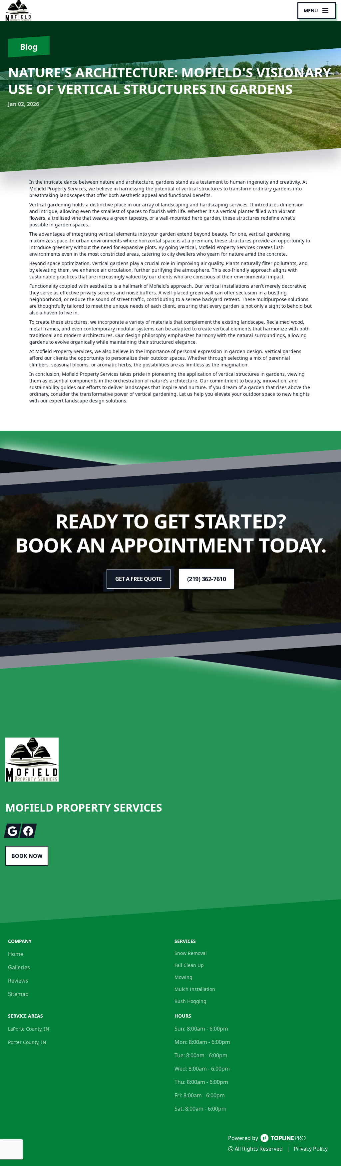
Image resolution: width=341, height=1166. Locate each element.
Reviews (18, 980)
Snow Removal (190, 953)
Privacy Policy (311, 1148)
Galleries (19, 967)
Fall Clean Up (189, 965)
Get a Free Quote (138, 578)
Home (15, 954)
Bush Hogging (190, 1001)
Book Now (26, 856)
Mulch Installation (194, 989)
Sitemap (18, 994)
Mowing (183, 977)
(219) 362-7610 (206, 579)
